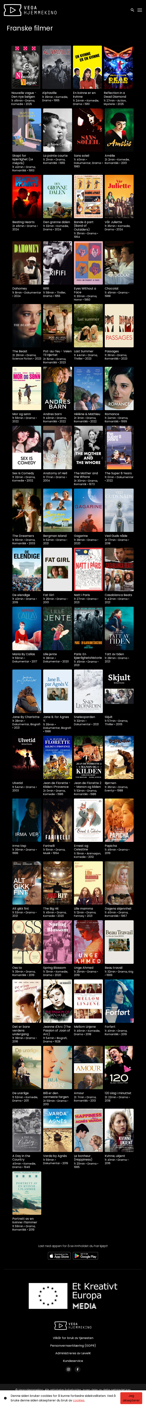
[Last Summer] (88, 325)
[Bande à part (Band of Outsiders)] (88, 196)
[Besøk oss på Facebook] (78, 1369)
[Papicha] (119, 820)
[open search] (132, 10)
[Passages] (119, 325)
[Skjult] (119, 691)
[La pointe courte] (57, 130)
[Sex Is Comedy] (26, 447)
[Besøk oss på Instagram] (68, 1369)
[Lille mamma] (88, 883)
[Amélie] (119, 130)
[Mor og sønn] (26, 388)
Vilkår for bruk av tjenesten (73, 1338)
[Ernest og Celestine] (88, 820)
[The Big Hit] (57, 883)
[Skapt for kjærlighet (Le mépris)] (26, 130)
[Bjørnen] (119, 757)
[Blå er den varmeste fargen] (57, 1067)
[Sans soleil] (88, 130)
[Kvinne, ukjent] (119, 1130)
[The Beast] (26, 325)
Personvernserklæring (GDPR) (73, 1345)
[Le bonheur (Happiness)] (88, 1130)
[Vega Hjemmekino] (73, 1325)
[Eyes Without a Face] (88, 263)
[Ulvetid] (26, 757)
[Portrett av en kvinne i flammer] (26, 1193)
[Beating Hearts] (26, 196)
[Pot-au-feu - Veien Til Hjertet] (57, 325)
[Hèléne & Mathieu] (88, 388)
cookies (78, 1400)
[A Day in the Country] (26, 1130)
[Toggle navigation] (140, 10)
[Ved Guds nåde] (119, 510)
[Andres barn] (57, 388)
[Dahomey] (26, 263)
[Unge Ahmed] (88, 942)
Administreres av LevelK (73, 1353)
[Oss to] (26, 942)
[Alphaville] (56, 67)
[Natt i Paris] (88, 569)
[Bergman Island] (57, 510)
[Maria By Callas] (26, 628)
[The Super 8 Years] (119, 447)
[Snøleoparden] (88, 691)
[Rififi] (57, 263)
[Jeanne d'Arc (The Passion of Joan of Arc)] (57, 1001)
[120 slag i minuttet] (119, 1067)
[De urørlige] (26, 1067)
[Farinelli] (57, 820)
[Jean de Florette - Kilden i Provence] (57, 757)
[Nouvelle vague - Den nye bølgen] (25, 67)
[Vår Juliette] (119, 196)
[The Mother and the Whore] (88, 447)
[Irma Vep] (26, 820)
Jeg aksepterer (131, 1398)
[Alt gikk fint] (26, 883)
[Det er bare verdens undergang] (26, 1001)
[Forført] (119, 1001)
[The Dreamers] (26, 510)
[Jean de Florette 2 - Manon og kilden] (88, 757)
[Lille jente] (57, 628)
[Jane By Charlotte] (26, 691)
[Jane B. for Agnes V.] (57, 691)
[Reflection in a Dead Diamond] (118, 67)
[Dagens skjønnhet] (119, 883)
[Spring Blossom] (57, 942)
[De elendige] (26, 569)
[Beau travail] (119, 942)
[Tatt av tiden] (119, 628)
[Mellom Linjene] (88, 1001)
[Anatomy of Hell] (57, 447)
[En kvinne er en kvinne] (87, 67)
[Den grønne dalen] (57, 196)
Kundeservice (73, 1361)
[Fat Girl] (57, 569)
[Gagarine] (88, 510)
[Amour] (88, 1067)
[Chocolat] (119, 263)
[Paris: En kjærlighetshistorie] (88, 628)
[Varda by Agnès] (57, 1130)
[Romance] (119, 388)
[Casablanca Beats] (119, 569)
